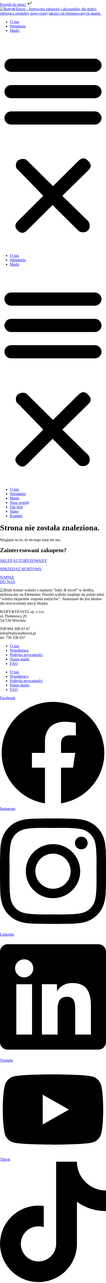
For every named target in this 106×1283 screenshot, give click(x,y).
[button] (53, 143)
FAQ (14, 663)
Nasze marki (19, 659)
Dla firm (16, 507)
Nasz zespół (19, 502)
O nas (14, 22)
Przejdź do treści (13, 4)
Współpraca (19, 650)
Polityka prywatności (26, 655)
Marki (14, 30)
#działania (18, 26)
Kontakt (16, 516)
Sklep (14, 511)
